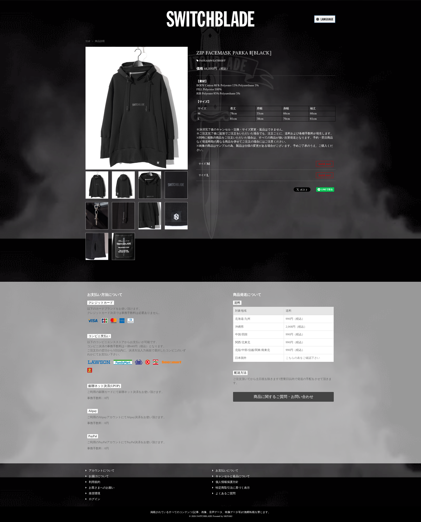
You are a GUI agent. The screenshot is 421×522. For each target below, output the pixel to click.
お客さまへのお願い (101, 487)
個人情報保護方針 (227, 482)
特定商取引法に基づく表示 (233, 487)
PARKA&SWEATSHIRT (212, 60)
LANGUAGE (326, 19)
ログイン (94, 499)
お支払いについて (227, 470)
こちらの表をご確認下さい (303, 357)
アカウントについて (101, 470)
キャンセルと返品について (233, 476)
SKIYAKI (228, 516)
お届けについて (99, 476)
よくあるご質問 (225, 493)
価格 (199, 68)
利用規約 (94, 482)
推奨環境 (94, 493)
